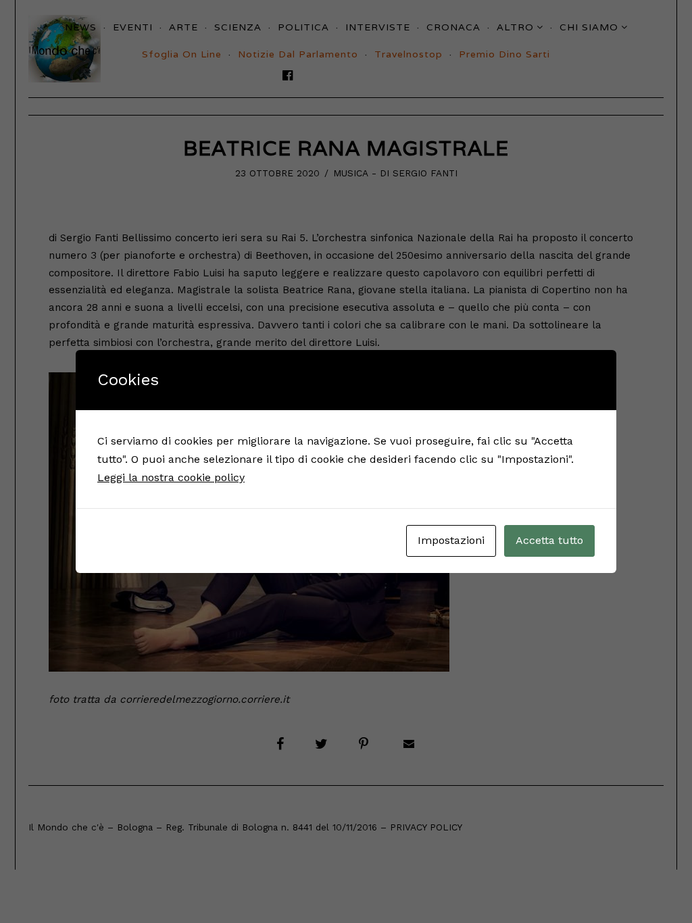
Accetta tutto (549, 540)
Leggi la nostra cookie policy (171, 477)
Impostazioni (451, 540)
